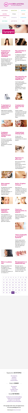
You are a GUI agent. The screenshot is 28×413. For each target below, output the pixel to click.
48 (19, 290)
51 (3, 292)
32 (19, 285)
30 (13, 285)
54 (13, 292)
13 (9, 279)
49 (22, 290)
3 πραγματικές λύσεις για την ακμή (19, 106)
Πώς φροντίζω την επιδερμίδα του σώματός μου (21, 78)
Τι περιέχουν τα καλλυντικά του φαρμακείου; (6, 106)
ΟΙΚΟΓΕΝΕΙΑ (4, 21)
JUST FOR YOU (14, 21)
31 (16, 285)
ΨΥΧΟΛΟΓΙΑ (14, 17)
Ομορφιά (14, 377)
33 (22, 285)
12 (6, 279)
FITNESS (14, 14)
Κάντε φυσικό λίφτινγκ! (5, 184)
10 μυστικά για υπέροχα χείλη (19, 133)
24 (19, 282)
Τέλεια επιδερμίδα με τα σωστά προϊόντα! (21, 236)
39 (16, 287)
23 (16, 282)
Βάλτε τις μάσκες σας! (6, 262)
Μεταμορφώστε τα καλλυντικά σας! (21, 262)
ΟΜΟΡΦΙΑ (5, 14)
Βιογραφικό (14, 386)
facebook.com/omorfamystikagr (14, 397)
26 (25, 282)
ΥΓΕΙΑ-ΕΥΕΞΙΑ (23, 17)
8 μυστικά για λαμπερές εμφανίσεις (5, 211)
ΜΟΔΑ (4, 17)
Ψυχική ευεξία (14, 380)
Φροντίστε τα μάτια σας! (19, 158)
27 (3, 285)
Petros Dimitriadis (17, 409)
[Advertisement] (14, 313)
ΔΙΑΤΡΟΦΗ (23, 10)
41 (22, 287)
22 (13, 282)
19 (3, 282)
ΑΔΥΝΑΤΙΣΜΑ (14, 10)
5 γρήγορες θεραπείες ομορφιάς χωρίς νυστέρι (6, 134)
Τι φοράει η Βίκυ (14, 389)
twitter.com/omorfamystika (14, 398)
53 (9, 292)
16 (19, 279)
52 (6, 292)
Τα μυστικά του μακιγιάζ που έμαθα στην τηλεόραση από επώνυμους (6, 53)
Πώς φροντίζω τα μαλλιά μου (20, 51)
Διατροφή (14, 378)
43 (3, 290)
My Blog (14, 388)
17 (22, 279)
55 (16, 292)
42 (25, 287)
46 (13, 290)
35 (3, 287)
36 (6, 287)
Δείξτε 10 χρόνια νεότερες (20, 184)
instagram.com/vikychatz (14, 400)
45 (9, 290)
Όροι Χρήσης (14, 391)
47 (16, 290)
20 (6, 282)
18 (25, 279)
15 (16, 279)
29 (9, 285)
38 (13, 287)
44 (6, 290)
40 (19, 287)
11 (3, 279)
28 (6, 285)
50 (25, 290)
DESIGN (23, 14)
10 (26, 277)
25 (22, 282)
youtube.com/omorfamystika (14, 401)
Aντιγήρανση (14, 375)
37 (9, 287)
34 (25, 285)
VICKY (23, 21)
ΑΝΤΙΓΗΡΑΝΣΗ (4, 10)
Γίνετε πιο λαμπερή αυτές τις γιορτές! (21, 211)
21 (9, 282)
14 (13, 279)
